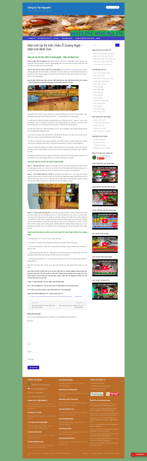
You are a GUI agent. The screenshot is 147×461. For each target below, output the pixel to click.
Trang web (31, 359)
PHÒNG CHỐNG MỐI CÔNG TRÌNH (85, 38)
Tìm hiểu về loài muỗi (99, 139)
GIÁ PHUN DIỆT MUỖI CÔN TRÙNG (104, 53)
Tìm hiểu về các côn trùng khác (102, 148)
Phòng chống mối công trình (101, 81)
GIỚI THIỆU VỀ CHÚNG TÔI (44, 38)
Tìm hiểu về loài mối (99, 142)
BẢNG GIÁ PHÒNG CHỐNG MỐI (102, 61)
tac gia (39, 53)
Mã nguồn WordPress (49, 453)
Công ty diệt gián (98, 87)
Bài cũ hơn (43, 305)
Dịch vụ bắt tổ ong (98, 109)
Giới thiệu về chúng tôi (97, 383)
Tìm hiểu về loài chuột (99, 145)
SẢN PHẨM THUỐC (67, 38)
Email (30, 351)
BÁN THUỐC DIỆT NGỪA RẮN (102, 131)
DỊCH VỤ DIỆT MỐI (99, 75)
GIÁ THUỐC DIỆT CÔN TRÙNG (102, 64)
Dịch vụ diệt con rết (99, 103)
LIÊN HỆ (98, 38)
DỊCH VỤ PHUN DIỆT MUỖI (101, 73)
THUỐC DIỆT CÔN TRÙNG (101, 123)
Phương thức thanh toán (98, 389)
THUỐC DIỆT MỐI (98, 125)
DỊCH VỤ (56, 38)
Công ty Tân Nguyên (39, 7)
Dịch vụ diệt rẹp (98, 106)
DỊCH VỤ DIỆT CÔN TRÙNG (96, 453)
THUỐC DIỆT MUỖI (99, 120)
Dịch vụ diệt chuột (98, 89)
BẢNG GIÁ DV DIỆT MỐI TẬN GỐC (103, 56)
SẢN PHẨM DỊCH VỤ (109, 453)
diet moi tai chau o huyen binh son (71, 69)
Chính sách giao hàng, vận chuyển (100, 386)
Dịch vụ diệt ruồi (98, 92)
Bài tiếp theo (71, 305)
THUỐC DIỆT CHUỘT (99, 128)
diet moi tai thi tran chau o (51, 296)
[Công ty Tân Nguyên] (73, 25)
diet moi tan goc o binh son (65, 296)
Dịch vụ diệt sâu (98, 98)
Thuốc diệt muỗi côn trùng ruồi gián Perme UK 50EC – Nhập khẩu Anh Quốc (104, 419)
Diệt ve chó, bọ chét (99, 111)
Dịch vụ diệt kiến (98, 95)
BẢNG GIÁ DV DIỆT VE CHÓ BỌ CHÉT (104, 59)
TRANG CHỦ (32, 38)
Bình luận (31, 321)
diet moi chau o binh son (37, 296)
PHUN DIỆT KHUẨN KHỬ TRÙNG (103, 78)
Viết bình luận (78, 296)
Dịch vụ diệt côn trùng (99, 84)
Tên (29, 344)
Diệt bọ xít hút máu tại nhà (101, 100)
